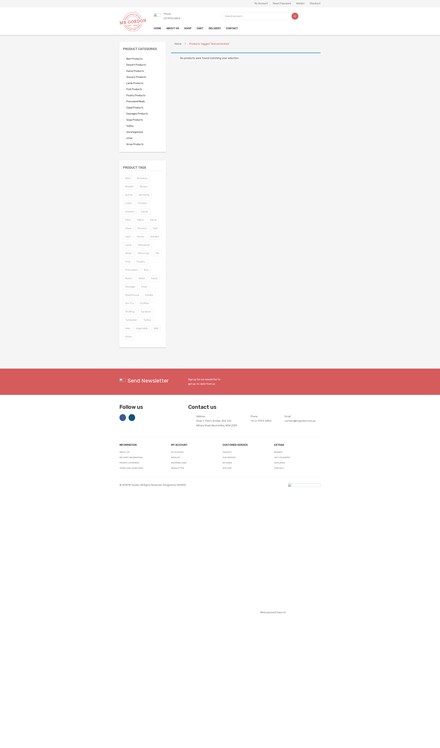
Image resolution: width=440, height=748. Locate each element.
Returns (227, 463)
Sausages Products (137, 113)
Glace (128, 228)
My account (177, 452)
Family (144, 211)
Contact (227, 452)
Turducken (131, 319)
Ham (128, 236)
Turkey (147, 319)
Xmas (128, 336)
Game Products (135, 71)
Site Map (227, 468)
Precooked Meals (135, 101)
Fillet (128, 219)
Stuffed (144, 303)
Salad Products (134, 107)
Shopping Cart (179, 463)
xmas (129, 138)
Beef (128, 178)
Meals (128, 253)
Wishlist (300, 3)
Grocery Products (136, 77)
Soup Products (134, 119)
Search (295, 16)
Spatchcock (132, 295)
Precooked (131, 269)
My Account (261, 3)
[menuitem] (157, 28)
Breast (144, 186)
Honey (140, 236)
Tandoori (146, 311)
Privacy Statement (129, 463)
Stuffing (130, 311)
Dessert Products (136, 64)
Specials (279, 468)
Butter (129, 194)
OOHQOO (181, 485)
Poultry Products (135, 95)
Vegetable (142, 328)
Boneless (142, 178)
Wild (156, 328)
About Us (124, 452)
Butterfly (144, 194)
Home (178, 43)
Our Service (229, 457)
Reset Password (282, 3)
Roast (128, 278)
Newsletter (177, 468)
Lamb (128, 245)
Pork (127, 261)
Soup (144, 286)
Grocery (142, 228)
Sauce (154, 278)
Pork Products (134, 89)
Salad (141, 278)
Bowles (129, 186)
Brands (278, 452)
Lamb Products (134, 83)
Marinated (144, 245)
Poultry (140, 261)
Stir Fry (129, 303)
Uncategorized (134, 132)
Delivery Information (130, 457)
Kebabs (154, 236)
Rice (146, 269)
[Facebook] (122, 417)
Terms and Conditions (131, 468)
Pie (157, 253)
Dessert (130, 211)
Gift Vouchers (282, 457)
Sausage (130, 286)
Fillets (140, 219)
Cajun (128, 203)
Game (153, 219)
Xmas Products (135, 144)
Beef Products (134, 58)
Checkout (315, 3)
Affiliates (279, 463)
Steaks (149, 295)
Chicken (142, 203)
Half (155, 228)
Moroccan (144, 253)
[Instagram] (132, 417)
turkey (130, 125)
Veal (127, 328)
